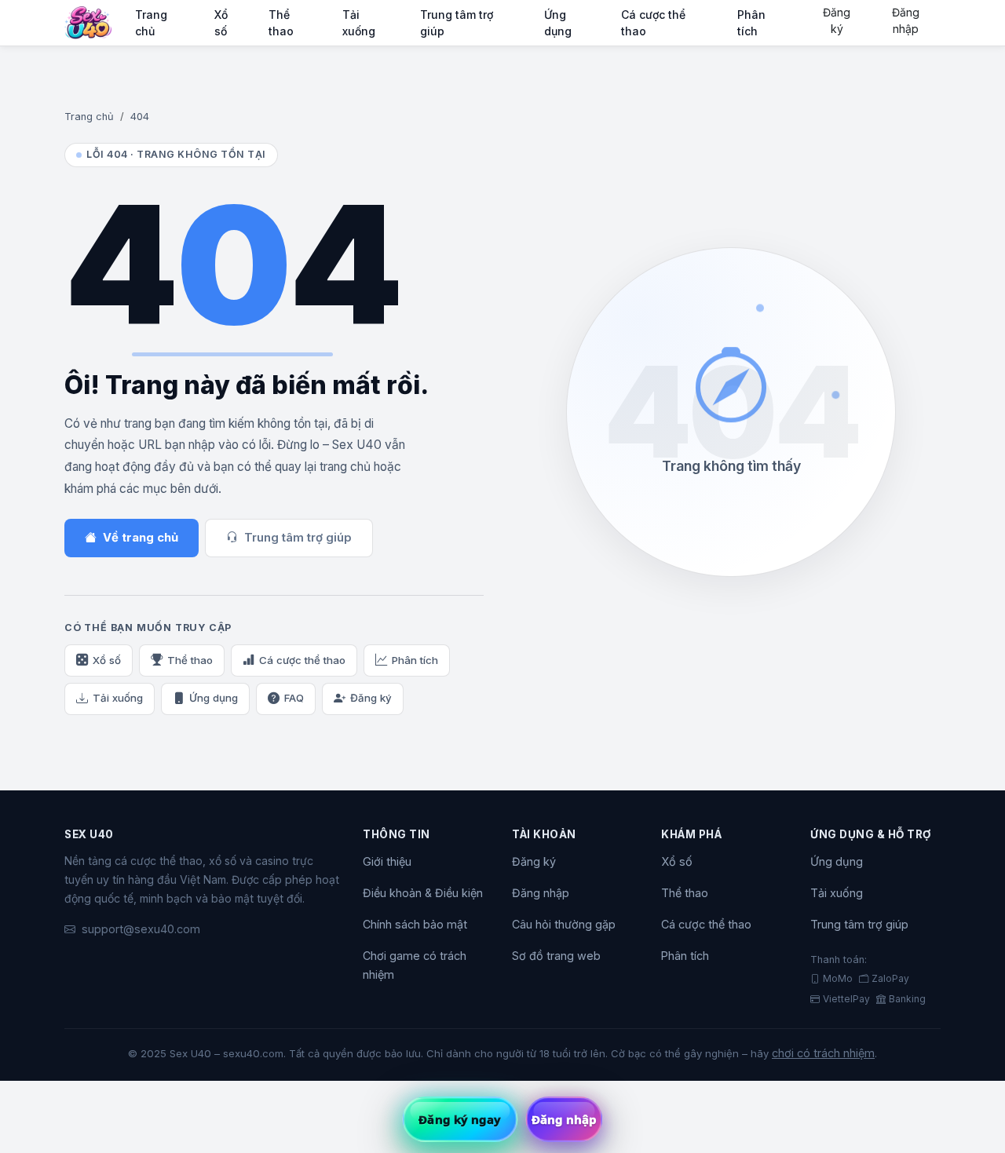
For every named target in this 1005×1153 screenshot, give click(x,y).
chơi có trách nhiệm (823, 1053)
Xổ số (221, 23)
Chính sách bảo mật (415, 924)
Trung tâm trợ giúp (456, 23)
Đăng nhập (905, 20)
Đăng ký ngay (459, 1119)
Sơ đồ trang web (556, 955)
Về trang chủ (140, 538)
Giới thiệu (387, 861)
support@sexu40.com (141, 929)
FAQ (294, 697)
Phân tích (751, 23)
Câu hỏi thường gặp (564, 924)
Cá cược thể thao (653, 23)
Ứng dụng (558, 23)
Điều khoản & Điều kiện (423, 892)
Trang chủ (151, 23)
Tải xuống (358, 23)
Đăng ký (836, 20)
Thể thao (281, 23)
